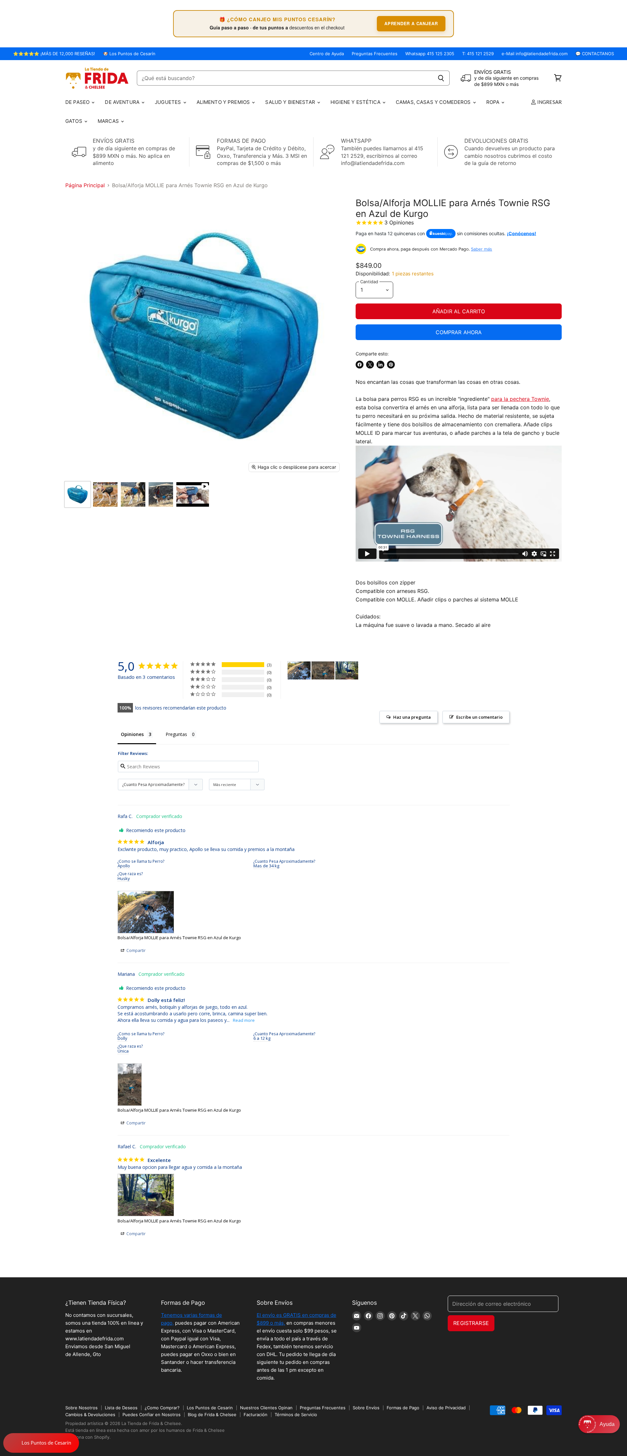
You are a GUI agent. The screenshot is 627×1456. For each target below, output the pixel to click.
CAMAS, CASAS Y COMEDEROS (434, 102)
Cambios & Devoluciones (90, 1414)
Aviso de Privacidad (446, 1407)
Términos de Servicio (296, 1414)
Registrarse (471, 1323)
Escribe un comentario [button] (479, 717)
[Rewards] (41, 1443)
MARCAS (109, 121)
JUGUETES (168, 102)
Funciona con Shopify (87, 1437)
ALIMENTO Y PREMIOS (224, 102)
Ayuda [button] (607, 1424)
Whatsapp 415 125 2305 (429, 53)
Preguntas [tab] (176, 734)
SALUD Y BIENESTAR (290, 102)
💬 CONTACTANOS (594, 53)
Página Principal (85, 185)
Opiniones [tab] (132, 734)
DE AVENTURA (123, 102)
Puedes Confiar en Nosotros (151, 1414)
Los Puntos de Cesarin (210, 1407)
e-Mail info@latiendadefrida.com (535, 53)
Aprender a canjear (411, 23)
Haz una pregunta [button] (412, 717)
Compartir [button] (135, 950)
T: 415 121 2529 (478, 53)
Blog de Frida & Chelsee (212, 1414)
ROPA (493, 102)
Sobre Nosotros (81, 1407)
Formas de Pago (403, 1407)
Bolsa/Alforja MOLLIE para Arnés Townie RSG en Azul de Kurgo (179, 938)
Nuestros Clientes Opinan (266, 1407)
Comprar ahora (459, 332)
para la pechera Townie (520, 399)
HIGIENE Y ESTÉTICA (356, 102)
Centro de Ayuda (327, 53)
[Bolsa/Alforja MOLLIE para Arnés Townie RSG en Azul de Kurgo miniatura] (77, 494)
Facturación (255, 1414)
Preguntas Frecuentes (374, 53)
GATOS (74, 121)
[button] (599, 1424)
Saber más (481, 249)
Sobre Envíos (366, 1407)
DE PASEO (78, 102)
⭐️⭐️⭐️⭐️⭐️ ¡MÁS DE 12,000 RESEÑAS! (54, 53)
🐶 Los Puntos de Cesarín (129, 53)
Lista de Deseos (121, 1407)
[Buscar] (441, 78)
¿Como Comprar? (162, 1407)
